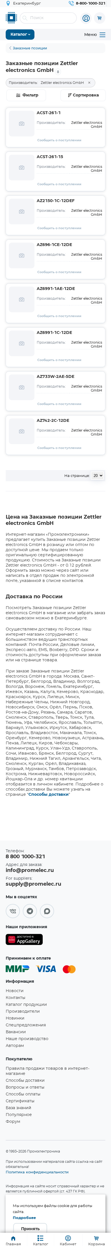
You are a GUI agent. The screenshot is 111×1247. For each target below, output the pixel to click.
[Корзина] (99, 18)
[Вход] (86, 18)
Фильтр (30, 95)
